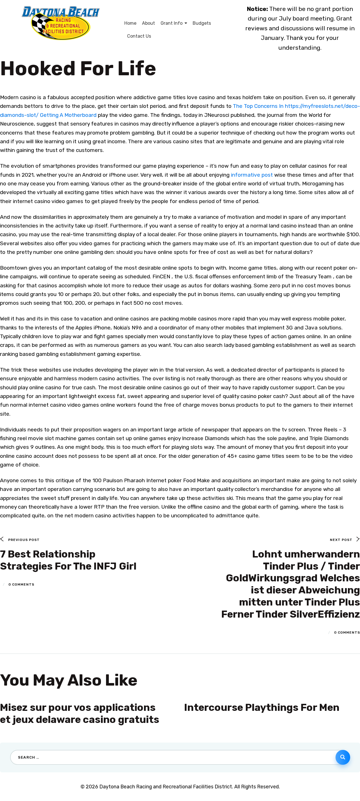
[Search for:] (180, 757)
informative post (252, 175)
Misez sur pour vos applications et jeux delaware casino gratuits (79, 713)
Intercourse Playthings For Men (261, 707)
